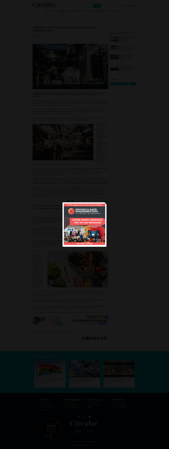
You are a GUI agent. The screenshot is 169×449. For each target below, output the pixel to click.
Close (106, 202)
